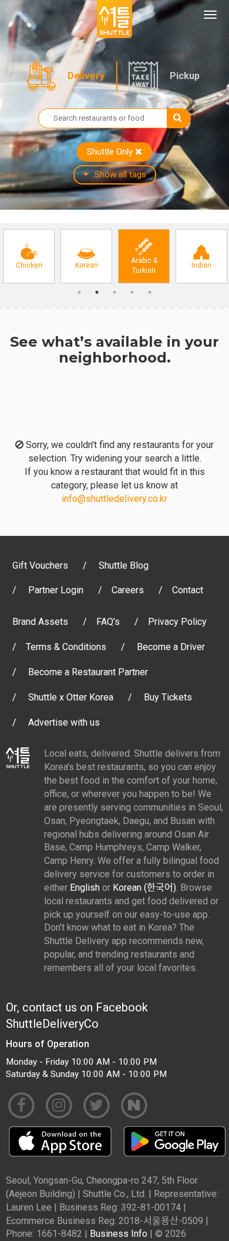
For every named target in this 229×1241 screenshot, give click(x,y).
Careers (128, 590)
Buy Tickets (168, 697)
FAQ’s (108, 621)
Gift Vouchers (40, 565)
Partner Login (55, 590)
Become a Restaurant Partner (88, 672)
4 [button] (132, 292)
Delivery (86, 75)
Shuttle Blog (124, 565)
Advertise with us (64, 722)
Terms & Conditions (66, 646)
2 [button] (97, 292)
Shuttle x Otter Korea (70, 697)
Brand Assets (40, 621)
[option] (29, 256)
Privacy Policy (177, 621)
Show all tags (120, 174)
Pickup (185, 75)
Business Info (118, 1233)
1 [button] (79, 292)
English (85, 887)
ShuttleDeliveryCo (52, 1024)
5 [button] (150, 292)
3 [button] (114, 292)
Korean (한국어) (144, 887)
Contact (187, 590)
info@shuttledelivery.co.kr (114, 498)
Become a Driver (171, 646)
